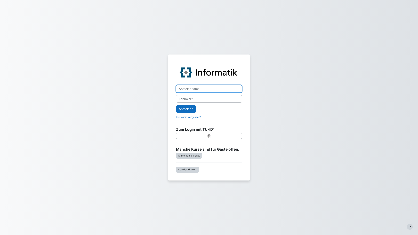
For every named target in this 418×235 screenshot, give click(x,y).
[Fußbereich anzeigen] (410, 227)
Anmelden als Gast (189, 155)
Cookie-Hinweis (187, 169)
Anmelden (186, 109)
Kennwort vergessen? (188, 117)
